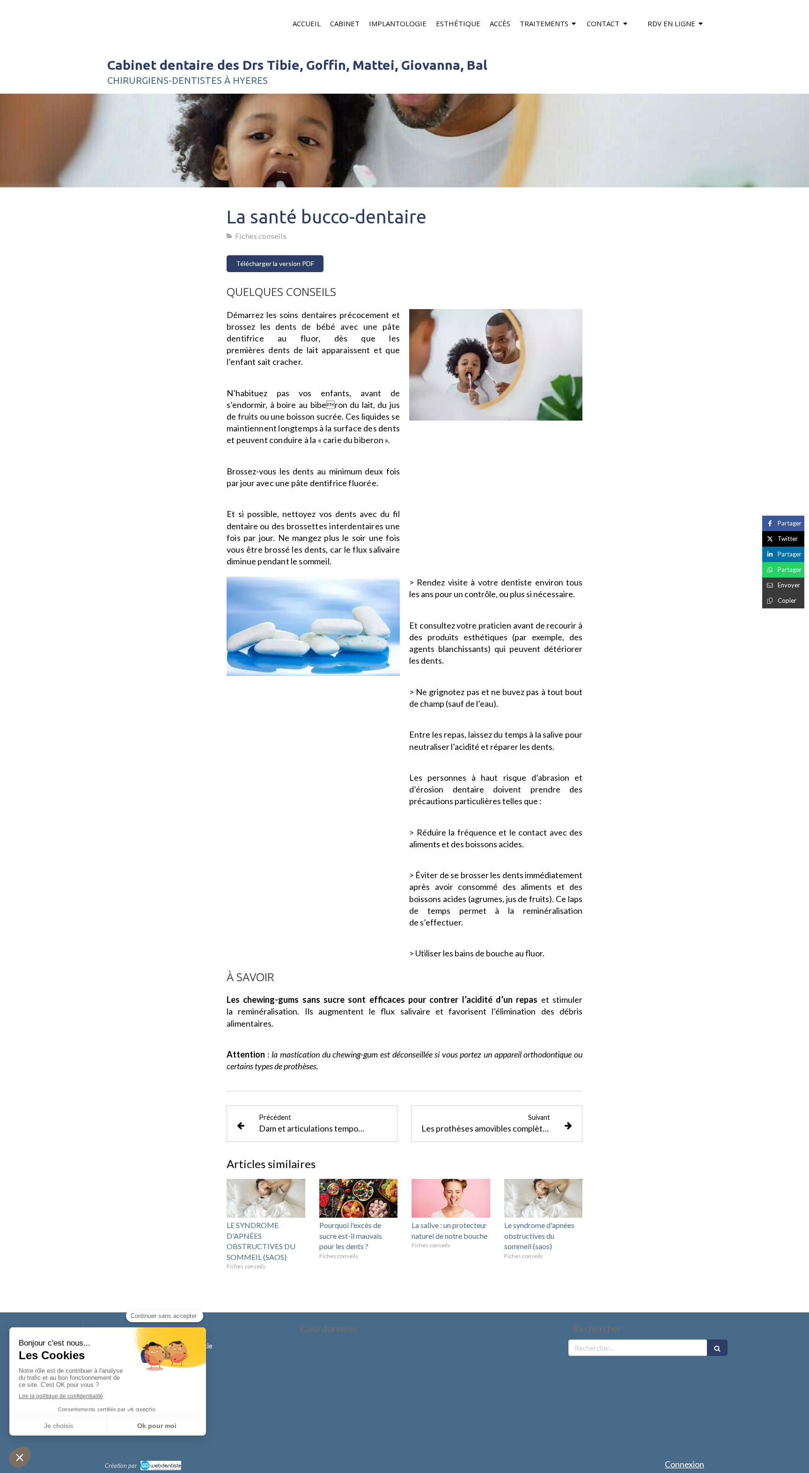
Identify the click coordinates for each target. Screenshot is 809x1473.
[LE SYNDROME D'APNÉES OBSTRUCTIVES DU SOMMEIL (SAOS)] (266, 1198)
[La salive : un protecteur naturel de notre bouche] (451, 1198)
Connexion (684, 1464)
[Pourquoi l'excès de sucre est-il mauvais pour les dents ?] (358, 1198)
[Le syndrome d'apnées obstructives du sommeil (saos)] (543, 1198)
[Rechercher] (717, 1348)
